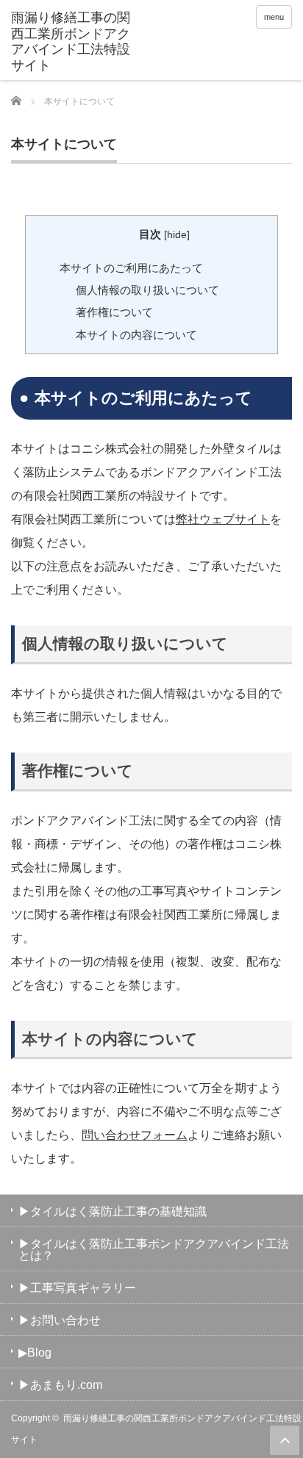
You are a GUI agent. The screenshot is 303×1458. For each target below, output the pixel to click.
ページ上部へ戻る (284, 1440)
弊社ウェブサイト (223, 519)
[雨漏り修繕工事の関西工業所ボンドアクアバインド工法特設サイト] (71, 41)
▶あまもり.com (60, 1385)
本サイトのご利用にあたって (131, 268)
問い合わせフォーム (135, 1135)
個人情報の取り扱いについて (147, 290)
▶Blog (34, 1352)
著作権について (114, 312)
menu (274, 16)
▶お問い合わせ (59, 1320)
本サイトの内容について (136, 334)
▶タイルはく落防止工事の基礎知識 (112, 1211)
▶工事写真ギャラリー (77, 1288)
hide (177, 234)
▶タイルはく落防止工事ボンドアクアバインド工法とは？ (153, 1250)
